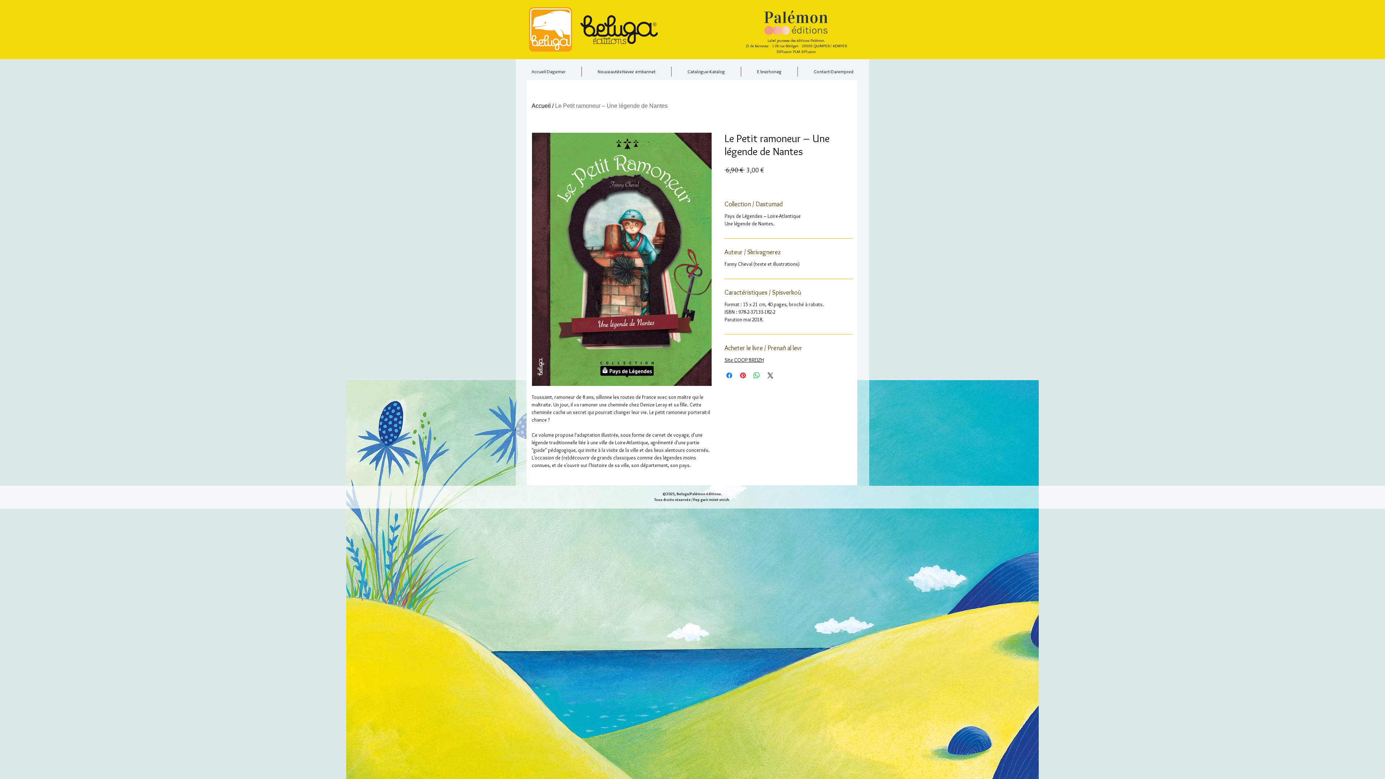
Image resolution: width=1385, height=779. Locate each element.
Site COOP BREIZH (744, 360)
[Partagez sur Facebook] (729, 375)
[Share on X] (770, 375)
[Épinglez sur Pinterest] (743, 375)
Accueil (541, 106)
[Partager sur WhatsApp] (756, 375)
